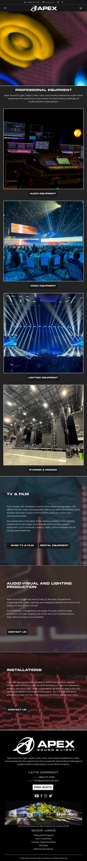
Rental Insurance (43, 849)
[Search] (68, 8)
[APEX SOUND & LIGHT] (43, 744)
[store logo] (43, 8)
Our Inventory (43, 838)
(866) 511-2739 (46, 777)
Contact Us (49, 2)
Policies (43, 845)
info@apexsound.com (46, 780)
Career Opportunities (43, 842)
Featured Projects (43, 835)
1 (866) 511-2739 (32, 2)
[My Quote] (80, 8)
